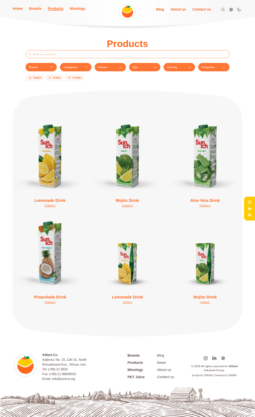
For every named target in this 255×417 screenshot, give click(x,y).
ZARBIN (232, 375)
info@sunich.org (63, 379)
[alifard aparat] (223, 358)
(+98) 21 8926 (58, 369)
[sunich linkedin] (214, 358)
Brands (35, 9)
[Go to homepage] (26, 365)
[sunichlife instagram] (205, 358)
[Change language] (231, 9)
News (161, 363)
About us (178, 9)
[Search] (223, 9)
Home (18, 9)
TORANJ (208, 375)
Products (55, 9)
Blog (160, 9)
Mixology (77, 9)
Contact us (201, 9)
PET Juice (136, 377)
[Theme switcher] (239, 9)
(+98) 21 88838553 (62, 374)
